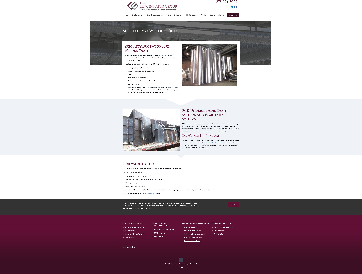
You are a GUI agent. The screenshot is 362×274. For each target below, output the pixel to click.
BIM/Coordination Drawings (192, 230)
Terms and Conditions (129, 247)
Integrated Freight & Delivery (193, 237)
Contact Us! (233, 15)
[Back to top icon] (181, 260)
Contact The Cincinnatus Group (216, 143)
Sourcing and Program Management (195, 234)
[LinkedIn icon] (182, 267)
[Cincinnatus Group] (153, 6)
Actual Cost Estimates (190, 227)
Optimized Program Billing (192, 241)
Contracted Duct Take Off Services (135, 227)
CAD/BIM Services (130, 230)
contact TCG (217, 131)
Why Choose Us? (129, 237)
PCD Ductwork (200, 131)
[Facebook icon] (180, 267)
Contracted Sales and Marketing (134, 234)
